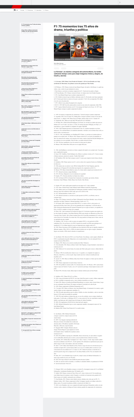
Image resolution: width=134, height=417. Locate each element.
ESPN (16, 6)
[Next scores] (119, 2)
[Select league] (17, 2)
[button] (116, 6)
